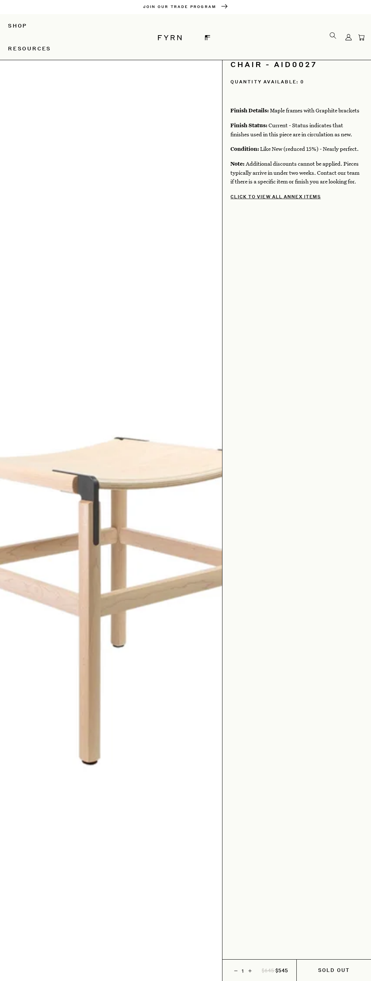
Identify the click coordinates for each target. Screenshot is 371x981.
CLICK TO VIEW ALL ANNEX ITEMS (275, 196)
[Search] (333, 35)
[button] (361, 37)
